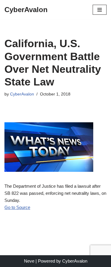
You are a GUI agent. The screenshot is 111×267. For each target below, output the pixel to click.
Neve (29, 260)
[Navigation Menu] (100, 10)
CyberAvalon (22, 94)
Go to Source (17, 207)
